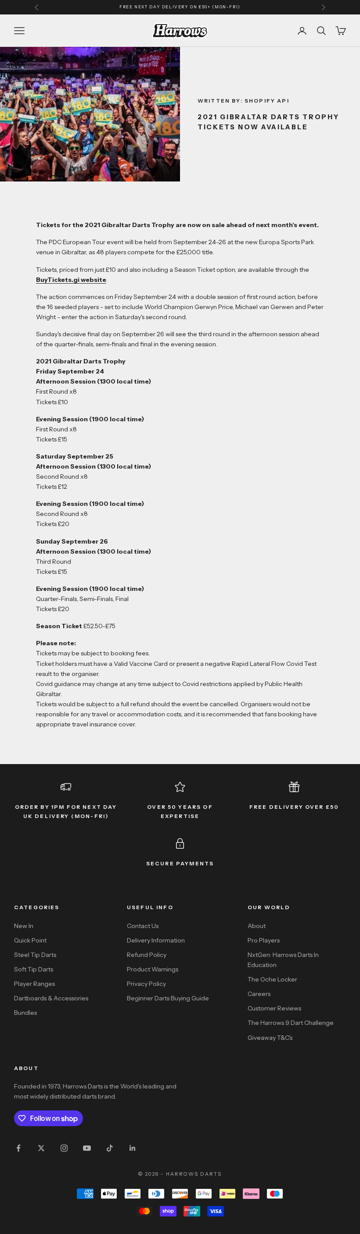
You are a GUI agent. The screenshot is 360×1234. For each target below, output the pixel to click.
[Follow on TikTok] (109, 1148)
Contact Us (142, 926)
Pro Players (264, 940)
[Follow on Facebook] (18, 1148)
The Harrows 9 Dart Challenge (291, 1023)
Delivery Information (156, 940)
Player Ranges (34, 984)
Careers (259, 994)
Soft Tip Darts (33, 969)
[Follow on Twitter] (41, 1148)
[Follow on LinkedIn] (132, 1148)
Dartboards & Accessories (51, 998)
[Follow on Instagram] (64, 1148)
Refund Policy (146, 955)
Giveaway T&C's (270, 1038)
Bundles (25, 1013)
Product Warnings (152, 969)
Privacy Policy (146, 984)
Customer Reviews (274, 1008)
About (257, 926)
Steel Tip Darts (35, 955)
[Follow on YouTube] (87, 1148)
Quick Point (30, 940)
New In (23, 926)
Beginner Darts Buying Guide (168, 998)
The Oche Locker (272, 979)
